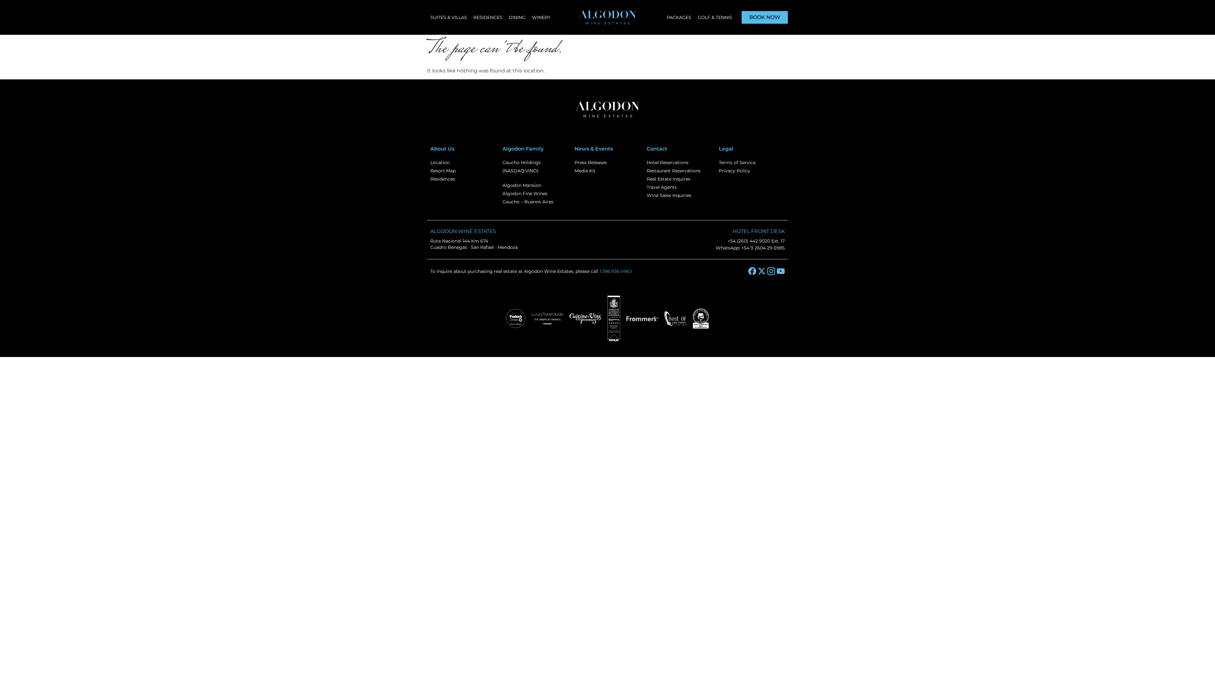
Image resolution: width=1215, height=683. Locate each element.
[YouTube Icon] (781, 271)
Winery (541, 17)
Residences (487, 17)
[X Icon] (762, 271)
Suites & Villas (448, 17)
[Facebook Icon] (752, 271)
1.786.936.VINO (616, 271)
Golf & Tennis (715, 17)
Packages (679, 17)
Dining (517, 17)
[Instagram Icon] (771, 271)
